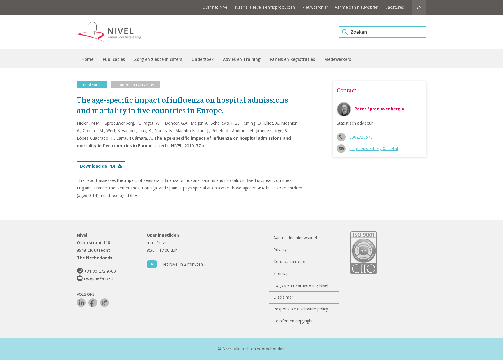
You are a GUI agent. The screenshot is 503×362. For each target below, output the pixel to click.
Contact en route (289, 261)
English (419, 7)
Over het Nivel (215, 7)
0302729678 (361, 137)
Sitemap (281, 273)
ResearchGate (104, 302)
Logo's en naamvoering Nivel (300, 285)
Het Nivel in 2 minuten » (183, 264)
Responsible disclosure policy (300, 309)
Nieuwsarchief (315, 7)
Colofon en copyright (293, 321)
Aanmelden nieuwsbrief (356, 7)
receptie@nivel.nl (100, 278)
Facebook (92, 302)
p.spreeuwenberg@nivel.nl (373, 148)
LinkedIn (81, 302)
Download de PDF (98, 166)
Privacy (280, 249)
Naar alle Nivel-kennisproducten (265, 7)
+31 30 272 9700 (100, 271)
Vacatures (394, 7)
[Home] (113, 32)
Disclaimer (283, 297)
